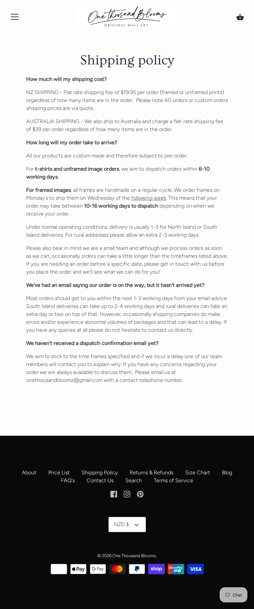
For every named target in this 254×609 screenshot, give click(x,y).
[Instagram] (127, 494)
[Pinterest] (140, 494)
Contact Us (100, 480)
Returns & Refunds (151, 472)
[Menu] (15, 18)
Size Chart (197, 472)
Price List (59, 472)
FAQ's (68, 480)
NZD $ (121, 524)
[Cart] (240, 17)
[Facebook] (113, 494)
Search (133, 480)
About (29, 472)
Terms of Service (173, 480)
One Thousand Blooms (134, 555)
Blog (227, 472)
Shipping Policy (100, 472)
